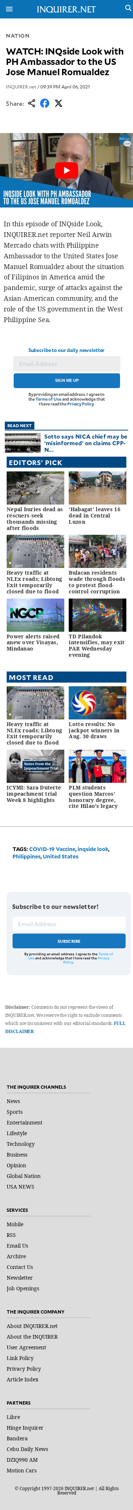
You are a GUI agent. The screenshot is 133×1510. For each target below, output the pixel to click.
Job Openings (23, 1288)
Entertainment (24, 1122)
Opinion (16, 1165)
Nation (18, 35)
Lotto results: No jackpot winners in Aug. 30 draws (94, 730)
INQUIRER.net (21, 87)
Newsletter (20, 1277)
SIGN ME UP (67, 380)
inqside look (93, 848)
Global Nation (24, 1175)
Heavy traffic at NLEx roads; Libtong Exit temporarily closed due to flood (34, 581)
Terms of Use (48, 399)
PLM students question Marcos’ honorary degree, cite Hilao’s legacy (93, 796)
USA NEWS (20, 1186)
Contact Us (20, 1266)
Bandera (17, 1438)
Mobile (15, 1224)
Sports (15, 1111)
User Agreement (26, 1347)
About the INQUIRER (32, 1336)
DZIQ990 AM (22, 1459)
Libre (13, 1416)
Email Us (17, 1245)
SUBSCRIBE (69, 941)
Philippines (27, 856)
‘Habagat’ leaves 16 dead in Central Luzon (94, 515)
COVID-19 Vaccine (52, 848)
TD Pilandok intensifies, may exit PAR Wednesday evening (97, 645)
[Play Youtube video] (66, 170)
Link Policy (20, 1357)
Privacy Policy (80, 404)
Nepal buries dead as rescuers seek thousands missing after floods (35, 518)
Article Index (22, 1379)
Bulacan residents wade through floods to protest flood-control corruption (97, 581)
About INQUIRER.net (32, 1325)
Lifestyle (17, 1133)
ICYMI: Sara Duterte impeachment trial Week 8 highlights (34, 793)
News (13, 1101)
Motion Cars (22, 1470)
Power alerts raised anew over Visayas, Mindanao (33, 642)
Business (17, 1154)
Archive (16, 1256)
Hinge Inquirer (25, 1427)
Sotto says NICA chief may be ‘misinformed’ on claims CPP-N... (85, 442)
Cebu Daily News (27, 1449)
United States (60, 856)
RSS (11, 1234)
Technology (21, 1143)
